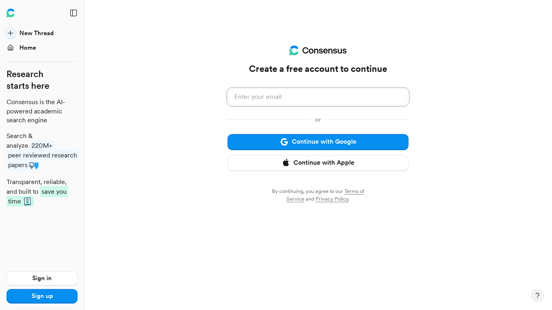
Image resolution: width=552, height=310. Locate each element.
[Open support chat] (537, 295)
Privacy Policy (332, 199)
